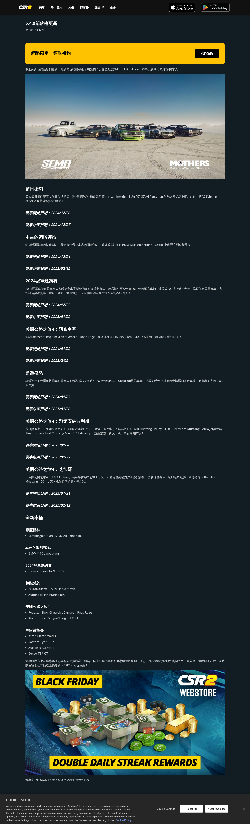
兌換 (71, 7)
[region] (125, 809)
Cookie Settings (166, 808)
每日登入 (56, 7)
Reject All (191, 808)
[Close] (244, 809)
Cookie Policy (123, 820)
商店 (42, 7)
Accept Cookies (216, 808)
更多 (113, 7)
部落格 (84, 7)
